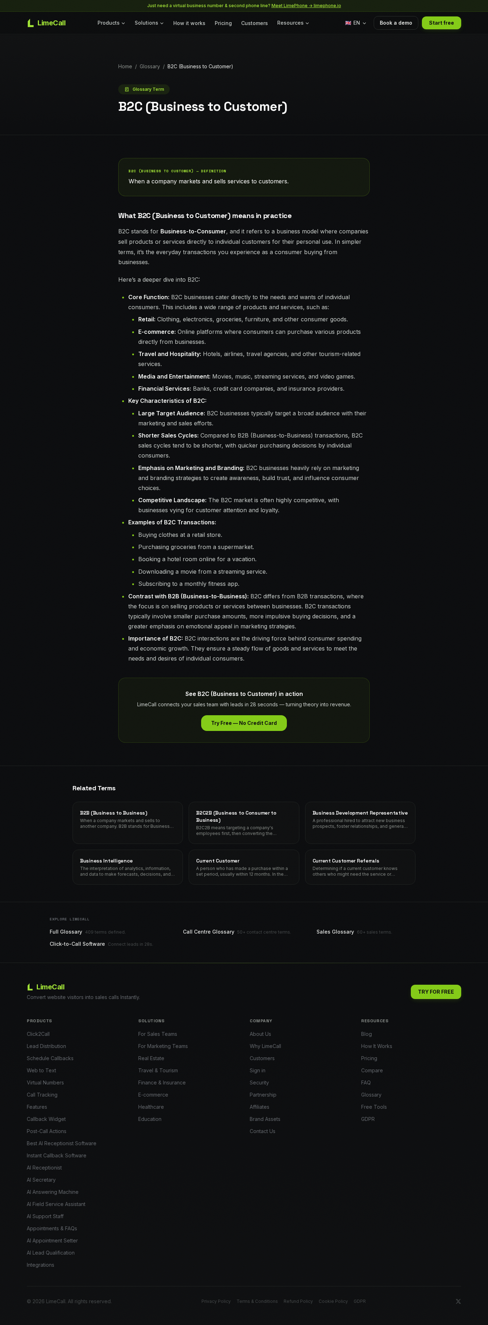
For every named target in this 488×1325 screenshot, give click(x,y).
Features (37, 1107)
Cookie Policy (333, 1301)
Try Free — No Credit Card (244, 723)
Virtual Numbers (45, 1082)
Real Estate (151, 1058)
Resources (290, 23)
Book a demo (396, 23)
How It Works (376, 1046)
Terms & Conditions (257, 1301)
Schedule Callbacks (50, 1058)
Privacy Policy (216, 1301)
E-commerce (153, 1095)
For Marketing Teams (163, 1046)
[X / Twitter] (458, 1301)
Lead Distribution (46, 1046)
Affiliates (259, 1107)
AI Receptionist (44, 1168)
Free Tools (374, 1107)
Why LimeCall (265, 1046)
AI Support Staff (45, 1216)
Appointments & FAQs (52, 1228)
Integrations (40, 1265)
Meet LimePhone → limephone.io (306, 5)
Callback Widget (46, 1119)
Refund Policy (298, 1301)
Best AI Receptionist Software (61, 1143)
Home (125, 66)
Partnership (263, 1095)
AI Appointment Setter (52, 1240)
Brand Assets (265, 1119)
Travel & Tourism (158, 1070)
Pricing (223, 23)
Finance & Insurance (162, 1082)
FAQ (366, 1082)
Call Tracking (42, 1095)
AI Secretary (41, 1180)
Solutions (146, 23)
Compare (372, 1070)
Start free (441, 23)
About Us (260, 1034)
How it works (189, 23)
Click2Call (38, 1034)
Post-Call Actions (46, 1131)
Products (109, 23)
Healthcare (151, 1107)
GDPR (368, 1119)
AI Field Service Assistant (56, 1204)
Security (259, 1082)
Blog (366, 1034)
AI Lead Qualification (51, 1253)
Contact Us (262, 1131)
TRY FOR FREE (436, 992)
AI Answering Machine (53, 1192)
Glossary (150, 66)
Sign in (257, 1070)
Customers (254, 23)
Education (149, 1119)
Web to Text (41, 1070)
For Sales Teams (157, 1034)
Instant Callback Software (56, 1155)
